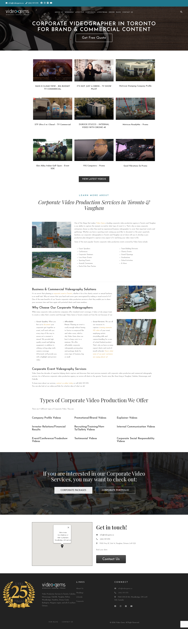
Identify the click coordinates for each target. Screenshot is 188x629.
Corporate (91, 12)
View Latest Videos (94, 179)
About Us (59, 12)
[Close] (68, 527)
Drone (112, 12)
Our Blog (53, 622)
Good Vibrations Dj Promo (135, 166)
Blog (118, 12)
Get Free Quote (94, 38)
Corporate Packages (73, 490)
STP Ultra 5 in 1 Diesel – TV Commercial (53, 125)
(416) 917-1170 (105, 539)
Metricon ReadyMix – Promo (135, 125)
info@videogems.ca (107, 535)
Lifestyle (79, 12)
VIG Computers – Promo (94, 166)
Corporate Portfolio (115, 490)
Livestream (102, 12)
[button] (62, 546)
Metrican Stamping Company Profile (135, 86)
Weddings (69, 12)
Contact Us (128, 12)
